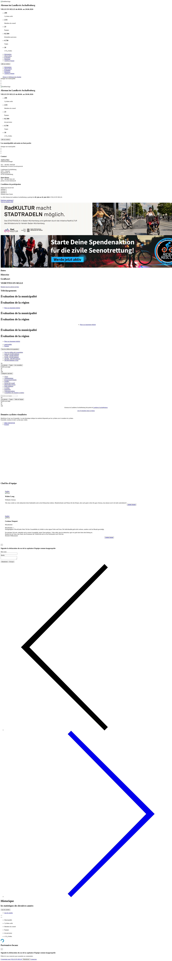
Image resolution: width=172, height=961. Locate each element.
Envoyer (11, 561)
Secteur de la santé (9, 383)
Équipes (6, 346)
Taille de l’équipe (19, 399)
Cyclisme (7, 388)
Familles (6, 381)
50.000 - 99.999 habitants (11, 357)
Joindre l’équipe (132, 504)
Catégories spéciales (6, 373)
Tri (1, 363)
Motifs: (3, 555)
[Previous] (87, 730)
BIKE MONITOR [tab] (9, 423)
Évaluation (7, 57)
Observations (8, 56)
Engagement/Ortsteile (10, 380)
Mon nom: (4, 552)
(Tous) (6, 376)
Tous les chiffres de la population (10, 349)
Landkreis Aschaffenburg (100, 407)
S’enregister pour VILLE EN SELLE (11, 959)
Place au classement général (12, 308)
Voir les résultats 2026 (7, 202)
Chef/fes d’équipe (9, 60)
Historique (7, 59)
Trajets (11, 365)
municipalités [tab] (8, 344)
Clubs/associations (9, 391)
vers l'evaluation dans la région (86, 410)
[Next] (87, 896)
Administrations (8, 378)
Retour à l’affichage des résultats (11, 77)
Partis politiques (8, 386)
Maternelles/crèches (9, 384)
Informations (7, 54)
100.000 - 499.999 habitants (12, 359)
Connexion (33, 959)
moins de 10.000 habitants (11, 354)
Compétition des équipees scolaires (14, 392)
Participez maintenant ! (7, 200)
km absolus (4, 365)
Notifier (7, 491)
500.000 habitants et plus (11, 360)
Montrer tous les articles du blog (10, 287)
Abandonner (4, 561)
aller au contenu (5, 64)
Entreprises (7, 389)
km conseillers (18, 365)
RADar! (6, 424)
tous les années (5, 909)
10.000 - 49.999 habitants (11, 355)
